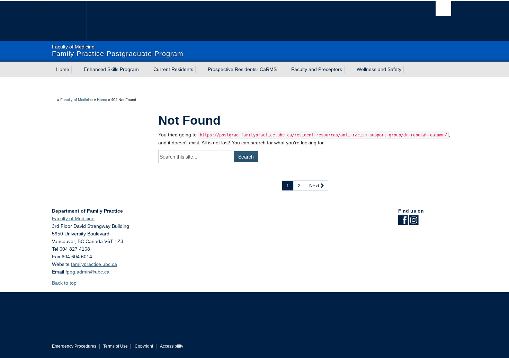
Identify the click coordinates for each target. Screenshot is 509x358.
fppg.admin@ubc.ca (87, 272)
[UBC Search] (443, 8)
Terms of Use (115, 346)
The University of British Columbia (67, 21)
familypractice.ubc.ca (94, 264)
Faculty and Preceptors (316, 69)
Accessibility (171, 346)
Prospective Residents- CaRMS (242, 69)
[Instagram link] (413, 222)
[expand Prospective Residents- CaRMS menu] (283, 69)
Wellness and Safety (379, 69)
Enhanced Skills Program (111, 69)
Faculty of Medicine (76, 100)
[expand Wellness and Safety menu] (407, 69)
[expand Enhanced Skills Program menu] (145, 69)
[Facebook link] (403, 222)
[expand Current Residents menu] (199, 69)
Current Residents (173, 69)
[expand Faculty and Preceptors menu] (348, 69)
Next (315, 185)
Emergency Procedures (74, 346)
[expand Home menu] (75, 69)
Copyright (144, 346)
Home (62, 69)
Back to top (65, 283)
